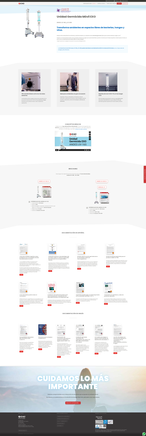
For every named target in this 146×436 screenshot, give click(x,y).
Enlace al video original (81, 129)
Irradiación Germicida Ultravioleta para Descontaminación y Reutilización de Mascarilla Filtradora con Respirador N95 (58, 296)
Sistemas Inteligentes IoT (62, 418)
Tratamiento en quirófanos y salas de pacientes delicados (113, 295)
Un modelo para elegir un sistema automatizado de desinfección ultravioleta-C (102, 338)
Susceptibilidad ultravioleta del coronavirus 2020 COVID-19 (27, 338)
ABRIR (21, 274)
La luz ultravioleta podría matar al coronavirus (28, 295)
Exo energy (59, 425)
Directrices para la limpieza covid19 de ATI (45, 337)
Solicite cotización (72, 403)
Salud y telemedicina (61, 421)
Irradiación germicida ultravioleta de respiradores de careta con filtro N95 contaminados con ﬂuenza (83, 339)
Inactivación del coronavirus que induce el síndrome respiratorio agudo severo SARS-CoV (63, 339)
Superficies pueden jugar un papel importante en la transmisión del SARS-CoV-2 (88, 295)
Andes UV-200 (101, 181)
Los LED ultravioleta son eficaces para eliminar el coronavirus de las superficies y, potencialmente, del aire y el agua (120, 340)
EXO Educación (60, 423)
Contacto (125, 3)
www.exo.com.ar (22, 430)
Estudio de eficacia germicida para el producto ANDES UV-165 (115, 257)
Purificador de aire (87, 3)
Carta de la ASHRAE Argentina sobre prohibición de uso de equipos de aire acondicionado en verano (29, 258)
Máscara (114, 3)
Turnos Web (109, 3)
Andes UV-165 (43, 181)
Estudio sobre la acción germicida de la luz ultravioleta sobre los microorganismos (87, 258)
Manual (100, 187)
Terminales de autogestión (63, 416)
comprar (119, 3)
